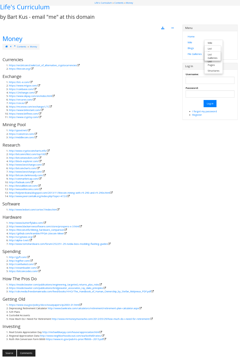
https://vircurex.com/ (21, 99)
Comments (26, 353)
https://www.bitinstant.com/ (25, 110)
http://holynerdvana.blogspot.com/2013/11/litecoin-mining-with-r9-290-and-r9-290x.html (59, 192)
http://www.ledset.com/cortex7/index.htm (33, 209)
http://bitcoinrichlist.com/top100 (27, 154)
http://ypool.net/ (18, 130)
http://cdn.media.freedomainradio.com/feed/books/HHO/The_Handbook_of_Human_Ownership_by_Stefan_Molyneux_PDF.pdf (80, 291)
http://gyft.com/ (18, 257)
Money (129, 2)
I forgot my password (204, 111)
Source (9, 353)
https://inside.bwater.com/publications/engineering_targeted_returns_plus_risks (54, 284)
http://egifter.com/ (19, 260)
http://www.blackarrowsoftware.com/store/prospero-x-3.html (44, 226)
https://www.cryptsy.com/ (24, 117)
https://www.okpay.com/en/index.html (30, 96)
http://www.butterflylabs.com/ (26, 222)
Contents (119, 2)
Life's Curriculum (25, 6)
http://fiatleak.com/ (20, 182)
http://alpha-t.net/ (19, 240)
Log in (210, 103)
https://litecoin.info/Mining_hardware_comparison (36, 229)
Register (197, 114)
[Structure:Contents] (6, 46)
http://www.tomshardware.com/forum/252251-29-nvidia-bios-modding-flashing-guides (58, 243)
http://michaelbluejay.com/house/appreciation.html (70, 332)
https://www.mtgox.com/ (23, 85)
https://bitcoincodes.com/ (23, 271)
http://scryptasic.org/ (21, 236)
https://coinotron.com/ (21, 133)
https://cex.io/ (17, 103)
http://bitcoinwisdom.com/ (24, 157)
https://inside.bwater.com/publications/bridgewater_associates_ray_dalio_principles (56, 288)
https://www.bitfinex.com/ (24, 113)
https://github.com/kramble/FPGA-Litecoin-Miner (36, 233)
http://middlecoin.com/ (21, 137)
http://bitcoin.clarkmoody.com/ (26, 175)
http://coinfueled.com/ (21, 264)
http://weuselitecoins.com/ (24, 189)
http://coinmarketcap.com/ (24, 178)
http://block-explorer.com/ (24, 161)
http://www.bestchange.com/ (25, 164)
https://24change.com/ (22, 92)
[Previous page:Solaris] (11, 46)
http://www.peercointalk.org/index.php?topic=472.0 (38, 196)
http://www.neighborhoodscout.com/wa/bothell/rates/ (71, 335)
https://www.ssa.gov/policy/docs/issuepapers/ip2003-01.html (44, 304)
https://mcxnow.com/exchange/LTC (29, 106)
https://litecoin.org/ (20, 68)
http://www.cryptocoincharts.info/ (28, 150)
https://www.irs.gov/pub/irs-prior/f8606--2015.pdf (74, 339)
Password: (192, 88)
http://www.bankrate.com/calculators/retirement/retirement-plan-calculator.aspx (93, 308)
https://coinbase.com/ (21, 89)
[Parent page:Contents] (15, 46)
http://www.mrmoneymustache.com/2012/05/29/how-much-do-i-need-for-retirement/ (101, 318)
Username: (192, 74)
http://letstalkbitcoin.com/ (23, 185)
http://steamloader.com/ (23, 267)
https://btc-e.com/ (19, 82)
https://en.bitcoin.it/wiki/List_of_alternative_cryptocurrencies (43, 65)
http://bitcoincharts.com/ (23, 168)
